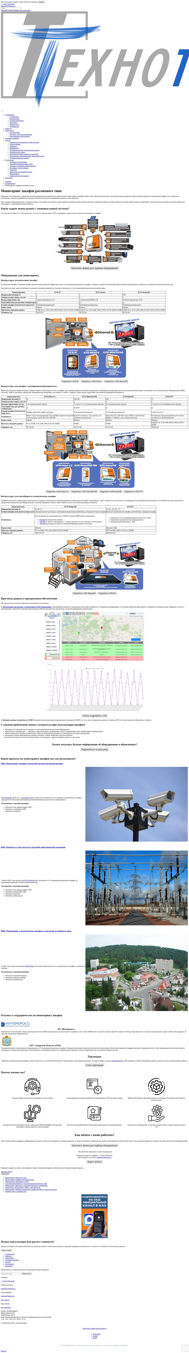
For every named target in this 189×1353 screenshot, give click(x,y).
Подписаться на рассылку (94, 749)
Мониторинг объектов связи (16, 1178)
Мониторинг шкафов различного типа (19, 1180)
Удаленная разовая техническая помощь (24, 150)
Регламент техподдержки (19, 168)
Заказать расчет (6, 1172)
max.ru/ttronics (6, 1307)
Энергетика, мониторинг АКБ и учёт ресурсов (22, 1187)
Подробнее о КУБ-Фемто (91, 381)
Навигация (5, 1174)
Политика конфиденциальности (95, 1328)
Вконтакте (97, 1334)
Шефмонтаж (14, 148)
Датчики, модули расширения (21, 134)
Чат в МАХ (5, 1300)
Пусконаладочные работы (19, 158)
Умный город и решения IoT (16, 1191)
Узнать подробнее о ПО (94, 716)
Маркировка (14, 174)
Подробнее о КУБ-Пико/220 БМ (84, 491)
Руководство (14, 125)
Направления (15, 119)
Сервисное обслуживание (19, 176)
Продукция (9, 130)
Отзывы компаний (17, 121)
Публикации (14, 127)
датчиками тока (27, 798)
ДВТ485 (42, 522)
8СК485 (42, 520)
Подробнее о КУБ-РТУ (133, 491)
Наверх (3, 1351)
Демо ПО (4, 10)
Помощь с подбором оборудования (23, 166)
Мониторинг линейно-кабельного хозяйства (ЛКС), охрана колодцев (31, 1189)
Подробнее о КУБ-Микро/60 (84, 593)
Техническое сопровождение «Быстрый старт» (27, 156)
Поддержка (9, 160)
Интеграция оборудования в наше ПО (24, 154)
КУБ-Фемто (29, 966)
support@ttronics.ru (8, 1296)
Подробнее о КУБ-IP (70, 381)
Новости (8, 128)
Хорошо (41, 2)
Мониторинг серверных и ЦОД (17, 1182)
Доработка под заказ (17, 152)
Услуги (7, 140)
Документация (24, 10)
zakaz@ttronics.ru (117, 1061)
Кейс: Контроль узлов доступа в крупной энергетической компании (33, 847)
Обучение (13, 146)
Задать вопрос (6, 1250)
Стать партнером (94, 1065)
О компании (9, 115)
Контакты (9, 178)
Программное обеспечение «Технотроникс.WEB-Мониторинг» (27, 607)
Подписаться (26, 1273)
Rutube (95, 1336)
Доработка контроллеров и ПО (21, 164)
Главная (8, 181)
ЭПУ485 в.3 (43, 524)
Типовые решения (12, 138)
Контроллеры (15, 132)
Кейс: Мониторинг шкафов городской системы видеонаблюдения (32, 763)
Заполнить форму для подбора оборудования (94, 268)
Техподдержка (13, 10)
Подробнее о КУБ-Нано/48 (110, 491)
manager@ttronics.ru (8, 6)
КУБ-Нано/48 (6, 798)
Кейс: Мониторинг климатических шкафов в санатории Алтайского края (36, 931)
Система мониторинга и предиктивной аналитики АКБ (26, 1184)
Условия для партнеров (18, 162)
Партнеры (13, 123)
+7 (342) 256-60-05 (8, 4)
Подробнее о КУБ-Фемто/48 (116, 381)
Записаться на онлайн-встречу (21, 172)
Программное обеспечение (20, 136)
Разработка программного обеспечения (24, 142)
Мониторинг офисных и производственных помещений (26, 1186)
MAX (95, 1338)
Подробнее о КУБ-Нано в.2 (57, 491)
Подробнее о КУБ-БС (107, 593)
